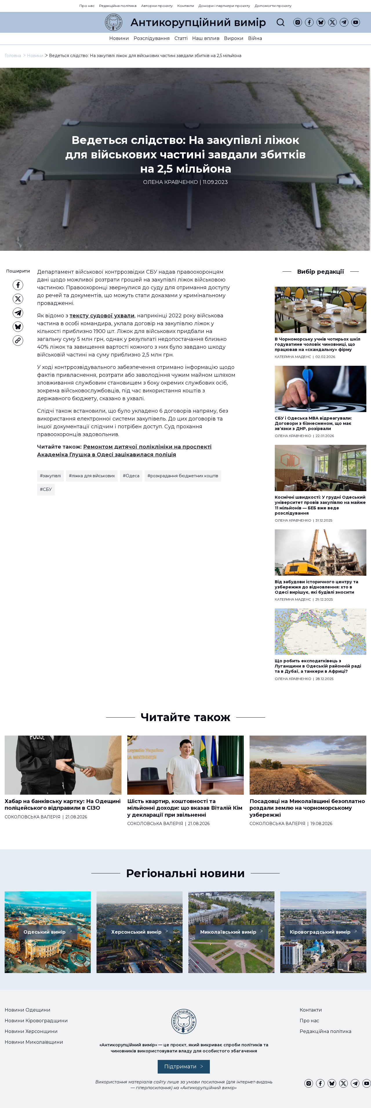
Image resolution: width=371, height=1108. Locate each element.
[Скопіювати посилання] (18, 340)
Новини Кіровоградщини (36, 1020)
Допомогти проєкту (273, 5)
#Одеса (131, 475)
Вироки (233, 38)
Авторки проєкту (157, 5)
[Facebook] (309, 22)
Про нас (86, 5)
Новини (119, 38)
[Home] (113, 22)
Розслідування (152, 38)
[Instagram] (297, 22)
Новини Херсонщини (31, 1031)
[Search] (281, 22)
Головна (13, 55)
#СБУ (46, 489)
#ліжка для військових (92, 475)
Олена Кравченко (170, 182)
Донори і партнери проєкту (224, 5)
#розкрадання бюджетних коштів (183, 475)
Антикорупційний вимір (198, 22)
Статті (181, 38)
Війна (255, 38)
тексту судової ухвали (102, 315)
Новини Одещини (27, 1010)
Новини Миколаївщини (34, 1042)
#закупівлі (50, 475)
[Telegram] (344, 22)
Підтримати (180, 1066)
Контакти (185, 5)
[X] (332, 22)
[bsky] (321, 22)
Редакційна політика (118, 5)
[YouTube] (355, 22)
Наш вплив (205, 38)
